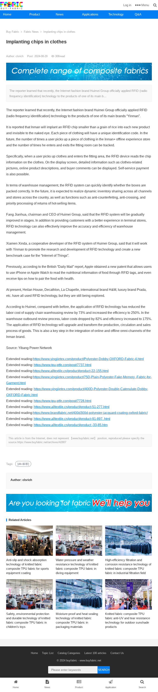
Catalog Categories (69, 653)
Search (104, 669)
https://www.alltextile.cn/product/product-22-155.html (71, 371)
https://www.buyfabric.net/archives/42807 (41, 442)
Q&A (138, 14)
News (60, 14)
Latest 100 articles (95, 653)
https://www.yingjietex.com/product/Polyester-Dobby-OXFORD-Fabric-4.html (88, 359)
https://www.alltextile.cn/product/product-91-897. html (72, 419)
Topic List (47, 653)
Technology (116, 14)
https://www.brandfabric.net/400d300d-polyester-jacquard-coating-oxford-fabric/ (90, 413)
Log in (127, 5)
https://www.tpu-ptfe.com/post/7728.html (62, 401)
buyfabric (71, 660)
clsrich (20, 56)
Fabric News (31, 31)
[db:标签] (23, 464)
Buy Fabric (12, 31)
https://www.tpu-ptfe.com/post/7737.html (62, 365)
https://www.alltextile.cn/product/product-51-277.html (71, 407)
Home (7, 14)
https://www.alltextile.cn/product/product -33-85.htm (71, 425)
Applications (90, 14)
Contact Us (117, 653)
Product (34, 14)
